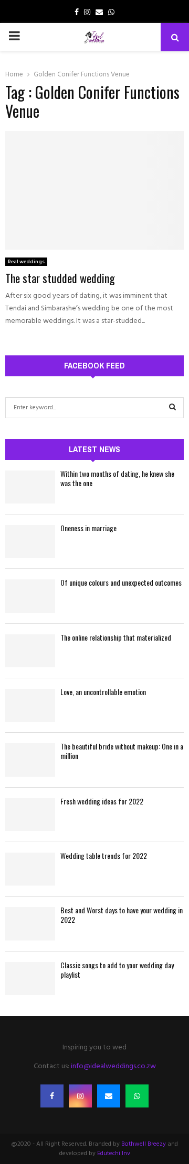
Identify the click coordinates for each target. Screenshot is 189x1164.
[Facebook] (52, 1095)
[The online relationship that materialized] (30, 650)
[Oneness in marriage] (30, 541)
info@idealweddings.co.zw (113, 1066)
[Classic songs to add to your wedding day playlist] (30, 978)
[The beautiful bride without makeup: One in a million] (30, 759)
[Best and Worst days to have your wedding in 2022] (30, 923)
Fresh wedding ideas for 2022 (101, 801)
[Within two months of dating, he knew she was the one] (30, 487)
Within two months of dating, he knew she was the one (117, 478)
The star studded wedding (60, 278)
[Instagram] (80, 1095)
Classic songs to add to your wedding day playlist (117, 969)
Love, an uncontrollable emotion (103, 691)
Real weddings (26, 262)
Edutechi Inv (113, 1153)
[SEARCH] (172, 407)
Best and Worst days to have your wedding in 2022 (121, 914)
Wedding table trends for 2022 (103, 855)
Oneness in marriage (88, 527)
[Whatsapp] (137, 1095)
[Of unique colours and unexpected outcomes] (30, 595)
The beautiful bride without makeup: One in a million (121, 751)
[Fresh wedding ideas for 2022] (30, 814)
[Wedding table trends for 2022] (30, 869)
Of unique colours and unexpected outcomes (121, 582)
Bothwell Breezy (143, 1144)
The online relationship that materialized (115, 637)
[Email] (108, 1095)
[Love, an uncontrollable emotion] (30, 705)
